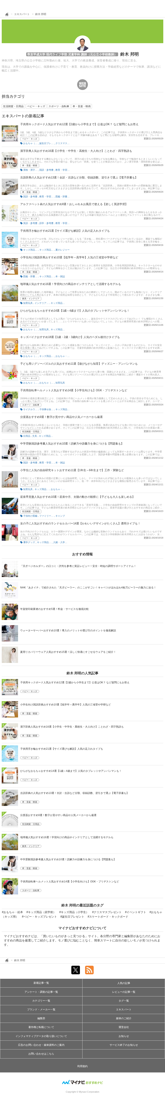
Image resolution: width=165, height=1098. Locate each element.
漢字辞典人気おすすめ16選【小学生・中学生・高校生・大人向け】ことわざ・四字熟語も (76, 150)
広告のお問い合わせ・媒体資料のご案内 (41, 1044)
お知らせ (124, 1036)
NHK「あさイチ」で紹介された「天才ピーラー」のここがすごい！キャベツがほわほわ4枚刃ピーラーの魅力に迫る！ (88, 587)
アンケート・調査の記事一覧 (41, 991)
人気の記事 (123, 983)
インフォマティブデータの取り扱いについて (41, 1036)
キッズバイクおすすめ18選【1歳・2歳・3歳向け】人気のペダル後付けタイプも (70, 337)
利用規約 (82, 1066)
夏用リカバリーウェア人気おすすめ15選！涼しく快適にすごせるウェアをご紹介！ (68, 651)
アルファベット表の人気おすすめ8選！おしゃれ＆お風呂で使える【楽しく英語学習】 (74, 204)
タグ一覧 (124, 1000)
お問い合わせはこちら (41, 1053)
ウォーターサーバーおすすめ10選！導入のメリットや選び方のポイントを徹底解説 (68, 630)
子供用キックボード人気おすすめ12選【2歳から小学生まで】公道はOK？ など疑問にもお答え (79, 124)
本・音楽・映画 (29, 165)
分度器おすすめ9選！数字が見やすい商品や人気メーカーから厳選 (61, 417)
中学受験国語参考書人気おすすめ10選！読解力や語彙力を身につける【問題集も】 (72, 443)
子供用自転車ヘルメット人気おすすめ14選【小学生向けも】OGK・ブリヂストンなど (73, 390)
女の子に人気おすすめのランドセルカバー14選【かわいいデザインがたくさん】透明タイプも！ (80, 523)
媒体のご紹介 (123, 1018)
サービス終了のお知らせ (124, 1044)
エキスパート (22, 14)
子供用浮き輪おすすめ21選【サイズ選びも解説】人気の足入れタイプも (65, 230)
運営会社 (124, 1027)
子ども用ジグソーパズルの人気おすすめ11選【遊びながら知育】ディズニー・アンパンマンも (79, 363)
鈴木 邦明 (40, 14)
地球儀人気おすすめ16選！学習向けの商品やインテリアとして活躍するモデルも (70, 284)
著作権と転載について (41, 1027)
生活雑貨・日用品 (30, 431)
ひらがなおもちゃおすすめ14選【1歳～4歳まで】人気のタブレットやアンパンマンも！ (75, 310)
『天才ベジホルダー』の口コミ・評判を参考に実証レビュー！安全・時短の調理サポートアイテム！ (78, 566)
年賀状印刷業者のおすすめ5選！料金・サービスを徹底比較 (54, 609)
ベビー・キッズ (29, 139)
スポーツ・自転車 (30, 405)
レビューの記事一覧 (123, 991)
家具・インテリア (30, 298)
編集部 (41, 1018)
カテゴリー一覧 (41, 1000)
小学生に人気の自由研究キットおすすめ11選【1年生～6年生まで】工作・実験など (72, 470)
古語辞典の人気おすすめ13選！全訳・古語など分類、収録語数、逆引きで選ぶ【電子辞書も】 (79, 177)
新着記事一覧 (41, 982)
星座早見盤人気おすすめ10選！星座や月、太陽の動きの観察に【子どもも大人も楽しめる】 (77, 496)
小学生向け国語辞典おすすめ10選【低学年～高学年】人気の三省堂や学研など (69, 257)
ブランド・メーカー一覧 (41, 1009)
